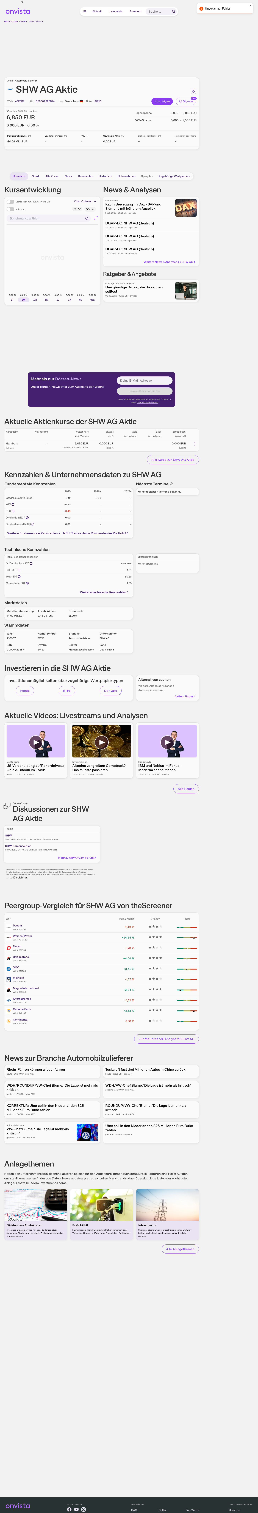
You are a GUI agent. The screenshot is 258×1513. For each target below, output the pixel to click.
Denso (17, 946)
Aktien (24, 21)
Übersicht (19, 176)
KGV (83, 135)
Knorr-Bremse (22, 999)
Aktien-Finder (184, 696)
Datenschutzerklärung (147, 402)
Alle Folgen (186, 789)
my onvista (116, 11)
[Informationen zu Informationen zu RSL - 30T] (19, 570)
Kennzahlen (85, 176)
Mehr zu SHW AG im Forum (76, 858)
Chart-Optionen (83, 201)
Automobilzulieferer (26, 80)
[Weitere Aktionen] (194, 443)
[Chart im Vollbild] (96, 218)
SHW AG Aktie (36, 21)
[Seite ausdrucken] (193, 91)
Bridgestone (21, 957)
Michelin (18, 978)
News (68, 176)
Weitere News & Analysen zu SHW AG (168, 262)
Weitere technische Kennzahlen (103, 592)
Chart (35, 176)
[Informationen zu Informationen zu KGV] (13, 504)
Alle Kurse (51, 176)
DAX (134, 1510)
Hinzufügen (162, 101)
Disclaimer (20, 877)
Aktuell (97, 11)
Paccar (17, 925)
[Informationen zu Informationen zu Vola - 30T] (19, 576)
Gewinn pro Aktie (111, 135)
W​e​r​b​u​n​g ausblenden (132, 48)
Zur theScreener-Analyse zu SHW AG (167, 1039)
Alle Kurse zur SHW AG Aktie (173, 460)
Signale (188, 101)
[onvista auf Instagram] (83, 1510)
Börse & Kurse (11, 21)
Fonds (25, 691)
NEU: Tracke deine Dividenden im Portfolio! (94, 533)
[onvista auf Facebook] (69, 1510)
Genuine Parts (22, 1009)
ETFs (67, 691)
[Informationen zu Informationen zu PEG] (13, 511)
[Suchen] (174, 12)
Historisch (105, 176)
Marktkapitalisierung (17, 135)
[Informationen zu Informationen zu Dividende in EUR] (27, 517)
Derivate (110, 691)
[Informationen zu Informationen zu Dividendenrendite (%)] (32, 524)
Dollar (162, 1510)
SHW (8, 835)
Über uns (234, 1510)
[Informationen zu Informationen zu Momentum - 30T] (27, 583)
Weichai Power (22, 936)
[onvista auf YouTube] (76, 1510)
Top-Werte (192, 1510)
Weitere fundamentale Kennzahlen (32, 533)
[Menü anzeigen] (84, 11)
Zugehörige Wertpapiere (174, 176)
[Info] (29, 136)
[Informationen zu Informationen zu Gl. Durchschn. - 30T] (31, 563)
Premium (136, 11)
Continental (20, 1019)
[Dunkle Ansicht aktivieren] (22, 1)
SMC (16, 967)
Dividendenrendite (54, 135)
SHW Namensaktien (18, 846)
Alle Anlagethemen (180, 1249)
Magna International (26, 988)
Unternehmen (126, 176)
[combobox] (49, 218)
